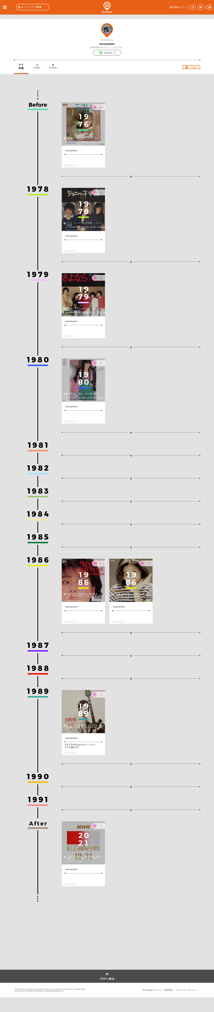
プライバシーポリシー (187, 990)
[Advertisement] (36, 948)
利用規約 (168, 990)
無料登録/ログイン (178, 7)
